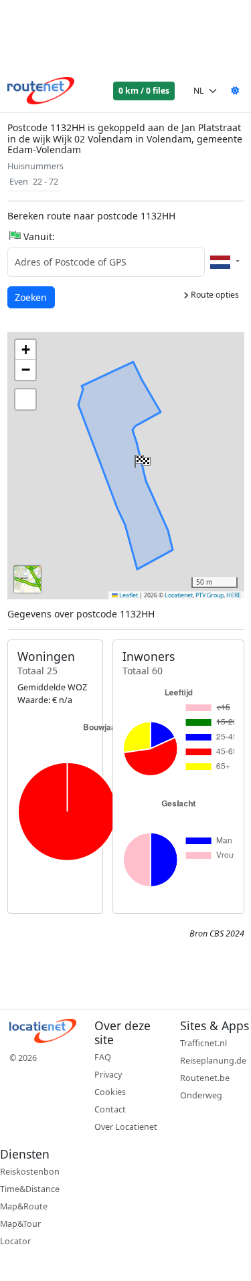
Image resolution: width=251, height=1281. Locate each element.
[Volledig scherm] (25, 399)
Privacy (108, 1074)
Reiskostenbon (30, 1171)
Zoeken (32, 297)
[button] (141, 458)
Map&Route (24, 1206)
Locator (15, 1241)
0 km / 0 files (143, 90)
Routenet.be (205, 1078)
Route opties (214, 294)
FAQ (102, 1057)
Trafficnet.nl (203, 1043)
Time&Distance (30, 1189)
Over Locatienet (125, 1126)
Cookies (110, 1092)
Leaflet (128, 595)
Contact (110, 1109)
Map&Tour (20, 1223)
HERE (233, 595)
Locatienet (179, 595)
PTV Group (209, 595)
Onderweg (201, 1095)
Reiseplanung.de (213, 1060)
